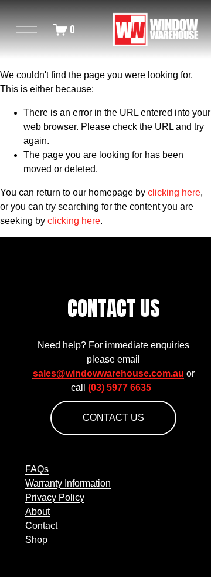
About (37, 511)
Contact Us (113, 417)
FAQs (37, 469)
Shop (36, 540)
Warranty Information (68, 483)
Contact (41, 526)
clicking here (174, 192)
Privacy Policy (54, 497)
